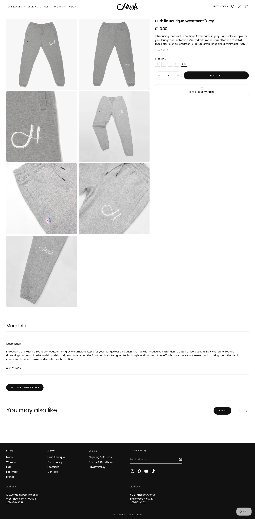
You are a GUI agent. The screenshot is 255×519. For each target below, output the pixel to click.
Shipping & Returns (100, 457)
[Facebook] (139, 471)
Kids (71, 6)
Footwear (12, 472)
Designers (34, 6)
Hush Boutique (56, 457)
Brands (10, 477)
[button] (220, 6)
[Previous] (240, 411)
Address (11, 486)
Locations (53, 467)
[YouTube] (146, 471)
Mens (9, 457)
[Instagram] (132, 471)
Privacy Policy (97, 467)
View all (222, 410)
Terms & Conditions (101, 462)
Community (55, 462)
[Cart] (247, 6)
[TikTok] (153, 471)
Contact (53, 472)
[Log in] (240, 6)
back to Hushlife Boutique (25, 387)
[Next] (247, 411)
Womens (11, 462)
